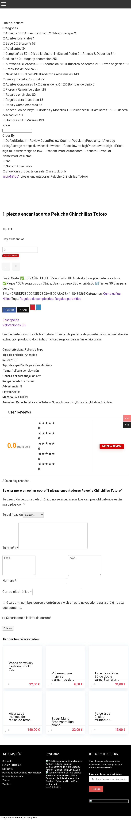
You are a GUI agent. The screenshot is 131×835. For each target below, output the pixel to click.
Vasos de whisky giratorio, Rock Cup (21, 666)
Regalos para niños (68, 299)
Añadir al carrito (10, 255)
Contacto (7, 761)
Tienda (6, 780)
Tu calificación (12, 514)
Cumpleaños (112, 294)
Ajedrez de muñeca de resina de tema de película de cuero (20, 720)
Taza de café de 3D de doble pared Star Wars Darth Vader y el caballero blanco (106, 679)
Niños (14, 176)
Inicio (6, 176)
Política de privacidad (13, 776)
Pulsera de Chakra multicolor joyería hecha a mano (105, 720)
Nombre (9, 581)
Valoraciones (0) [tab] (14, 325)
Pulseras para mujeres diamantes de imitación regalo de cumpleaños (63, 679)
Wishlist (6, 784)
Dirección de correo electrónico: (105, 774)
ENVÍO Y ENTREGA (11, 765)
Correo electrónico (17, 592)
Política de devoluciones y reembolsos (22, 772)
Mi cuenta (7, 769)
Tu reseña (10, 548)
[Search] (126, 4)
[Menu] (4, 4)
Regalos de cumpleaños (36, 299)
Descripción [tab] (10, 320)
